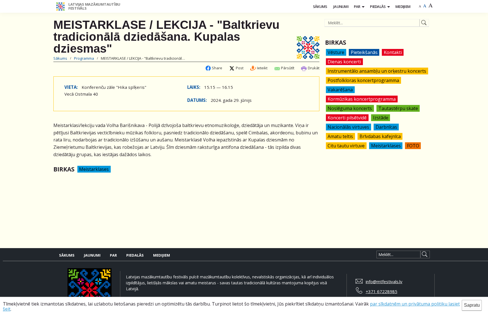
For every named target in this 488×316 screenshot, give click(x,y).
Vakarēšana (340, 90)
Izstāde (380, 118)
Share (217, 67)
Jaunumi (340, 6)
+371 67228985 (381, 291)
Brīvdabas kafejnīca (380, 136)
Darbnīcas (386, 127)
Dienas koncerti (344, 62)
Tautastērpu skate (398, 108)
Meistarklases (94, 169)
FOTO (413, 146)
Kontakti (393, 52)
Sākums (320, 6)
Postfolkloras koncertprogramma (363, 80)
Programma (84, 58)
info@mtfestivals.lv (384, 281)
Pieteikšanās (364, 52)
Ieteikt (262, 67)
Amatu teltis (340, 136)
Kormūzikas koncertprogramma (362, 99)
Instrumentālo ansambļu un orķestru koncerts (377, 71)
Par (357, 6)
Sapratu (472, 305)
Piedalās (377, 6)
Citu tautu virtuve (346, 146)
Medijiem (402, 6)
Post (239, 67)
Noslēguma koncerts (350, 108)
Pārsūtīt (287, 67)
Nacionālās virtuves (348, 127)
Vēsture (336, 52)
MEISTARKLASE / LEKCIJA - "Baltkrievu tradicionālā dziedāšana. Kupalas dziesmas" (143, 58)
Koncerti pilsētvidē (347, 118)
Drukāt (313, 67)
